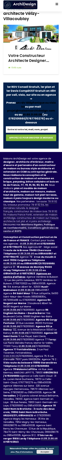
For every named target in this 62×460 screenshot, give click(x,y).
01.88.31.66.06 (32, 114)
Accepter (45, 451)
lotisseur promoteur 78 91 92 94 (26, 204)
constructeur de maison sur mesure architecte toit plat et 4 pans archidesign (31, 219)
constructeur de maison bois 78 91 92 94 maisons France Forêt (30, 213)
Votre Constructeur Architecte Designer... (28, 58)
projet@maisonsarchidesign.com (31, 111)
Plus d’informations (24, 452)
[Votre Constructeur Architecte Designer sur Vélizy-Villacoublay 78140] (31, 37)
